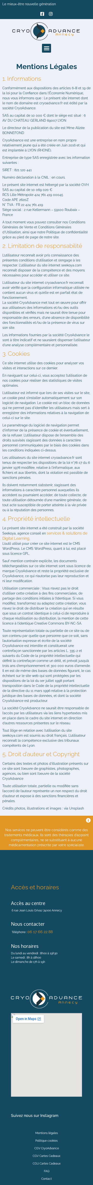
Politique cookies (46, 1140)
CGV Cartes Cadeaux (46, 1156)
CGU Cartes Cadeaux (47, 1163)
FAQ (46, 1171)
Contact (46, 1178)
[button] (46, 48)
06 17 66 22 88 (40, 932)
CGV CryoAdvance (46, 1148)
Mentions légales (46, 1133)
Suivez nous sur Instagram (34, 1115)
